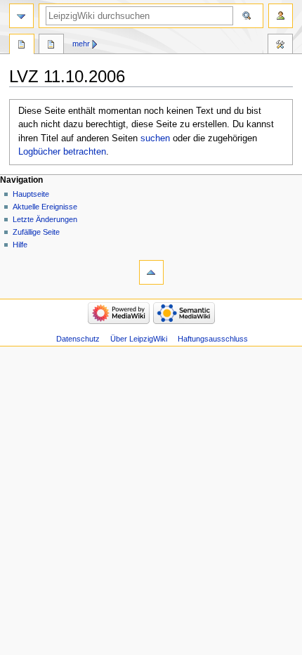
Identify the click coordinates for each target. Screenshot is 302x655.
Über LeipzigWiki (138, 339)
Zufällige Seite (36, 232)
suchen (155, 138)
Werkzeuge (280, 45)
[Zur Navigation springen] (21, 16)
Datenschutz (78, 339)
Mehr (81, 43)
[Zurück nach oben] (151, 272)
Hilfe (20, 244)
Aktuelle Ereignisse (45, 206)
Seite (22, 45)
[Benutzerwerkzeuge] (280, 16)
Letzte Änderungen (45, 219)
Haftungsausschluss (213, 339)
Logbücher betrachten (62, 152)
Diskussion (51, 45)
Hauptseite (31, 194)
